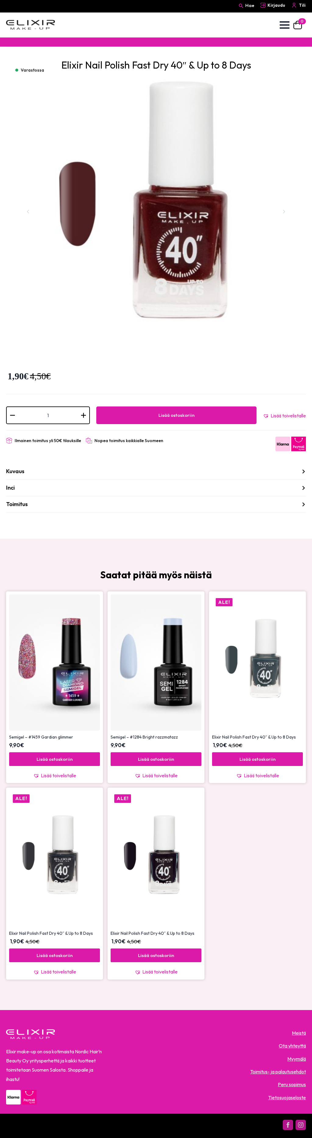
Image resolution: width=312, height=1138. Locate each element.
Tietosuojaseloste (287, 1097)
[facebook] (288, 1125)
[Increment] (83, 415)
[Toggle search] (241, 11)
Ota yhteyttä (292, 1046)
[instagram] (301, 1125)
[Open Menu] (284, 25)
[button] (284, 415)
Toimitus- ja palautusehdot (278, 1072)
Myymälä (296, 1059)
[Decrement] (12, 415)
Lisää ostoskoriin (176, 415)
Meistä (299, 1033)
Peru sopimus (292, 1084)
